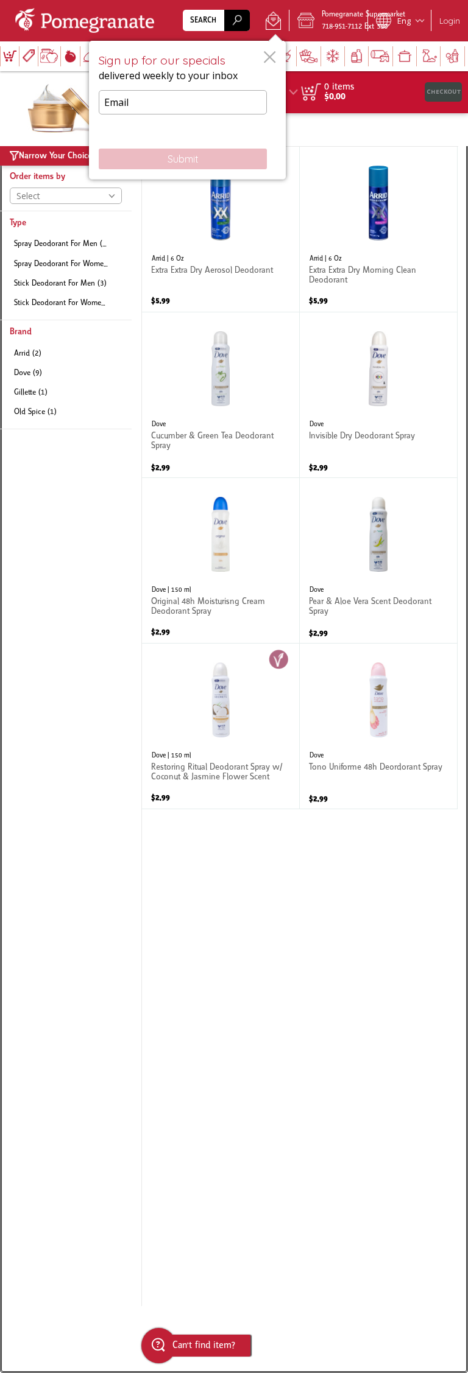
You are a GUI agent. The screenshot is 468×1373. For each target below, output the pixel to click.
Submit (183, 159)
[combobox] (216, 20)
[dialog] (187, 110)
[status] (339, 87)
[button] (273, 20)
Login (449, 21)
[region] (375, 92)
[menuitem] (9, 56)
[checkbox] (66, 244)
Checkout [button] (444, 92)
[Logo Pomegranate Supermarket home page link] (87, 20)
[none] (220, 229)
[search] (237, 20)
